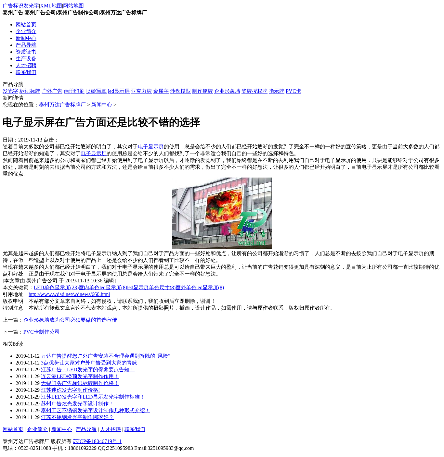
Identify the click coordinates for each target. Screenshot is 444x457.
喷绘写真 (96, 91)
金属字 (161, 91)
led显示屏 (119, 91)
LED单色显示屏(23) (56, 287)
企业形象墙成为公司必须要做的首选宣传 (70, 320)
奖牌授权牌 (255, 91)
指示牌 (276, 91)
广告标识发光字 (21, 5)
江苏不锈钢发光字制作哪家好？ (77, 417)
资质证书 (26, 52)
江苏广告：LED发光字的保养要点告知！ (88, 369)
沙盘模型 (180, 91)
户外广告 (52, 91)
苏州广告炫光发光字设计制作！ (77, 403)
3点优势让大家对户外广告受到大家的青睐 (89, 362)
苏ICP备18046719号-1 (97, 441)
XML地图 (51, 5)
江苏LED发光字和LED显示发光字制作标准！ (93, 397)
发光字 (10, 91)
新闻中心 (26, 38)
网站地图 (73, 5)
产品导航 (26, 45)
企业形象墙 (227, 91)
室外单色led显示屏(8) (200, 287)
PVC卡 (293, 91)
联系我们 (26, 72)
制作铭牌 (202, 91)
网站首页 (26, 24)
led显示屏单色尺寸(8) (151, 287)
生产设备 (26, 58)
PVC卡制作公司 (41, 332)
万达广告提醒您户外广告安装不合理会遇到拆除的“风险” (105, 356)
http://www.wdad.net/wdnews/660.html (69, 294)
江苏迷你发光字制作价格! (70, 390)
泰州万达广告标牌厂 (62, 104)
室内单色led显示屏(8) (103, 287)
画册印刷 (74, 91)
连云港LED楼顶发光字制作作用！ (80, 376)
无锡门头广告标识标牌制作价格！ (80, 383)
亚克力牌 (141, 91)
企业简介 (26, 31)
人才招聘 (26, 65)
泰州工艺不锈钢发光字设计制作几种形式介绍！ (95, 410)
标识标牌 (30, 91)
